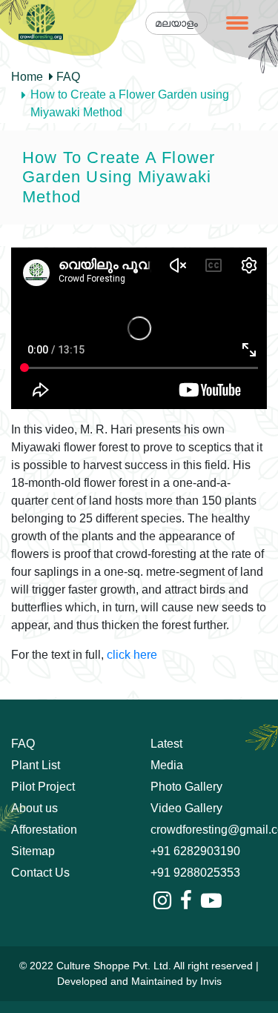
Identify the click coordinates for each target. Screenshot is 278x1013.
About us (34, 808)
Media (166, 765)
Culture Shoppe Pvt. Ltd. (113, 966)
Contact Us (40, 872)
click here (132, 654)
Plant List (35, 765)
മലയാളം (176, 23)
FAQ (66, 76)
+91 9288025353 (195, 872)
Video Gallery (186, 808)
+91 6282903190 (195, 851)
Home (27, 76)
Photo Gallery (186, 786)
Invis (211, 981)
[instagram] (162, 900)
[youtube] (211, 900)
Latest (166, 743)
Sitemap (33, 851)
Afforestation (44, 829)
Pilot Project (43, 786)
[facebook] (186, 900)
